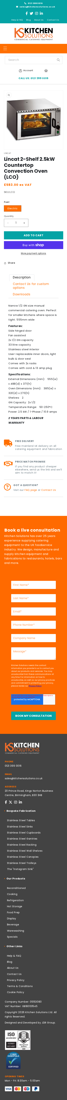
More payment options (33, 253)
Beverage (13, 924)
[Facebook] (27, 13)
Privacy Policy (16, 980)
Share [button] (11, 263)
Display (11, 918)
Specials (12, 937)
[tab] (21, 277)
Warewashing (15, 930)
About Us (39, 19)
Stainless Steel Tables (21, 820)
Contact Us (53, 19)
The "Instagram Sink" (20, 869)
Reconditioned (16, 888)
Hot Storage (15, 906)
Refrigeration (15, 900)
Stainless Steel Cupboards (24, 832)
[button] (5, 48)
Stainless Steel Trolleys (21, 863)
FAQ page (31, 490)
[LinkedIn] (41, 13)
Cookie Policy (15, 992)
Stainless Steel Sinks (20, 826)
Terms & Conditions (20, 986)
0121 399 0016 (34, 3)
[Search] (58, 60)
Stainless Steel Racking (22, 844)
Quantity (9, 216)
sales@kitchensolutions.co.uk (37, 6)
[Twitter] (31, 13)
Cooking (12, 894)
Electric (13, 208)
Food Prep (13, 912)
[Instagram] (36, 13)
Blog (28, 19)
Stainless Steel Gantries (22, 838)
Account (28, 70)
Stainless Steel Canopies (23, 857)
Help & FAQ (17, 19)
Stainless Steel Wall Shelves (25, 851)
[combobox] (33, 60)
